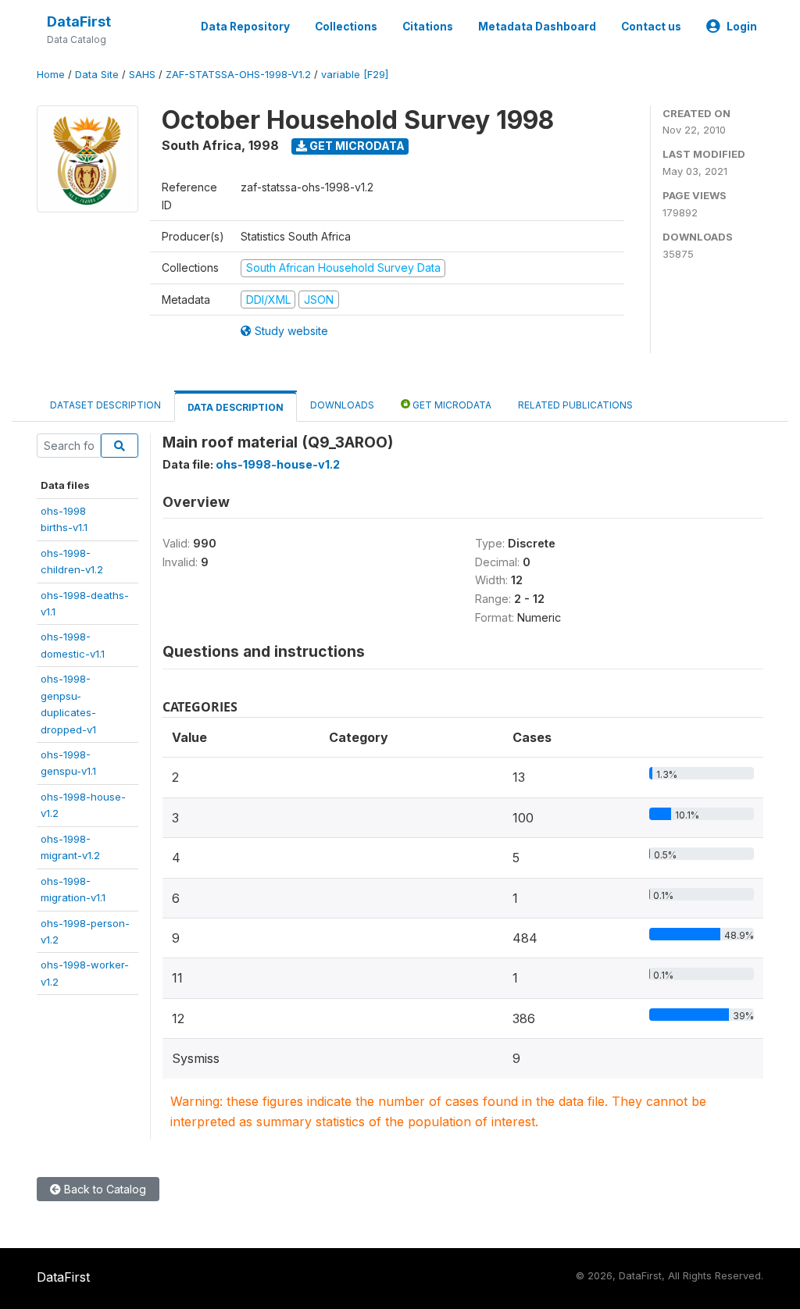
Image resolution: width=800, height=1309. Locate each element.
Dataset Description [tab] (105, 405)
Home (51, 74)
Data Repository (245, 26)
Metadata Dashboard (537, 26)
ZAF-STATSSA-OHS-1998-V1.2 (238, 74)
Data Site (97, 74)
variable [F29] (354, 74)
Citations (427, 26)
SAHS (142, 74)
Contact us (651, 26)
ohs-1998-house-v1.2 (278, 464)
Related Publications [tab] (575, 405)
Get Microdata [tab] (450, 405)
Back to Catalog (103, 1189)
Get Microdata (356, 145)
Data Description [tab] (236, 407)
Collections (346, 26)
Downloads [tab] (342, 405)
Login (742, 26)
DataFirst (79, 21)
